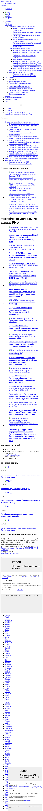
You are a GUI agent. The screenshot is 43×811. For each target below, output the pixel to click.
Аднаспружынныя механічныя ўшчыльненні (24, 124)
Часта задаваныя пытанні (13, 98)
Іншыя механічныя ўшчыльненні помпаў (27, 68)
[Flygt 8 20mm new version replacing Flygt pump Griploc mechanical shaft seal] (23, 304)
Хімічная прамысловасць (17, 81)
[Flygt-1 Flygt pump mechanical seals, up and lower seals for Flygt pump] (23, 372)
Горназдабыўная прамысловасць (20, 83)
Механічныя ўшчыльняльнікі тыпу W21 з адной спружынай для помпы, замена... (23, 213)
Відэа (6, 101)
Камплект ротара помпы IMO (23, 74)
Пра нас (7, 23)
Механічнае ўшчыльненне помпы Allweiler (27, 67)
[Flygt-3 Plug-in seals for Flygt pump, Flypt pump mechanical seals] (23, 406)
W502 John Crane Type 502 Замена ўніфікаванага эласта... (20, 200)
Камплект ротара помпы (17, 72)
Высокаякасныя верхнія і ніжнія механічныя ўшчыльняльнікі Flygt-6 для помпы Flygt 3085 (23, 344)
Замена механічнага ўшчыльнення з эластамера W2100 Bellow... (21, 189)
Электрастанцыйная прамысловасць (21, 88)
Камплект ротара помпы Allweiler (24, 76)
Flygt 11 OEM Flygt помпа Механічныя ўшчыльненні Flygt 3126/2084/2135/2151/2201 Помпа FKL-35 (23, 256)
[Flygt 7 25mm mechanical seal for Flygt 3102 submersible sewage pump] (23, 231)
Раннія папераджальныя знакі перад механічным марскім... (17, 515)
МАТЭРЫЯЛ (9, 77)
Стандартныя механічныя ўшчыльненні (22, 26)
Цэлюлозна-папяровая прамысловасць (22, 90)
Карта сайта (20, 548)
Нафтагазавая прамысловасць (19, 85)
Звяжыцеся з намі (11, 99)
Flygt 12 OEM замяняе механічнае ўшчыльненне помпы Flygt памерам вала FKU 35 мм (23, 328)
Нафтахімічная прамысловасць (19, 87)
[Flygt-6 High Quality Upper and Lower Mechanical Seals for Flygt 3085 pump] (23, 338)
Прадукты (8, 25)
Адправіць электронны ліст (10, 553)
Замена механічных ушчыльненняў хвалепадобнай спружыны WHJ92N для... (23, 179)
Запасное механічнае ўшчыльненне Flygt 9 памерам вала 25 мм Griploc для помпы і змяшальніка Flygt (22, 292)
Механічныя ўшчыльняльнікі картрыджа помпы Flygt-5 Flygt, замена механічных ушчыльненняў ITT (23, 361)
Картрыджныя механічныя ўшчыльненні (27, 43)
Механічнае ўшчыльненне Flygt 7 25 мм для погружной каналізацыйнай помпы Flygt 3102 (23, 238)
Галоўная (8, 21)
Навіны (7, 96)
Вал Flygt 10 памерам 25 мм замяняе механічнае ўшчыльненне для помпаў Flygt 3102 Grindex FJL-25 (22, 274)
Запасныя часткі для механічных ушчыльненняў (25, 70)
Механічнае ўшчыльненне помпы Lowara (27, 65)
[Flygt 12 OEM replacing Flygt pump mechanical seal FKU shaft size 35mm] (23, 322)
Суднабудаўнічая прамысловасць (20, 92)
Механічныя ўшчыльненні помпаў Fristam (27, 63)
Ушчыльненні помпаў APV (22, 59)
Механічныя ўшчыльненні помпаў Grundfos (24, 147)
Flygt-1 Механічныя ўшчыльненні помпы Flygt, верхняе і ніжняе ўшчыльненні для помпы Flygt (22, 379)
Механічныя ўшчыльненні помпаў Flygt (26, 61)
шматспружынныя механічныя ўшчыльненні (24, 138)
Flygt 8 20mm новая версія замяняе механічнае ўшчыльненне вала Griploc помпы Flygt (20, 311)
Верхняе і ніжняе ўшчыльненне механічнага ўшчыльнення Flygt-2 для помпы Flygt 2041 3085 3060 (23, 396)
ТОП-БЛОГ (29, 548)
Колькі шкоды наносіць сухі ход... (15, 489)
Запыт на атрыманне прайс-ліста (12, 544)
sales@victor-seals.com (12, 455)
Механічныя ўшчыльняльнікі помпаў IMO (27, 50)
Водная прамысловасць (17, 94)
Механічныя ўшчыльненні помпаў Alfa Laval (24, 142)
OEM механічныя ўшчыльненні (19, 48)
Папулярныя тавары (7, 548)
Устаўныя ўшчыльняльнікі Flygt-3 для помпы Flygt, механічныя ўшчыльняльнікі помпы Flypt (23, 412)
